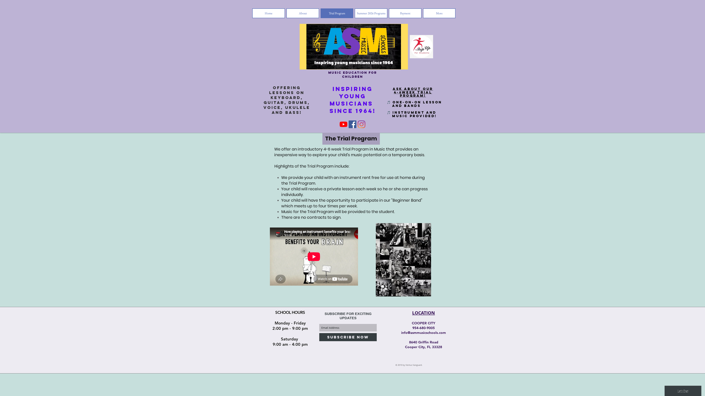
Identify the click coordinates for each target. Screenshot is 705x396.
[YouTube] (343, 124)
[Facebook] (352, 124)
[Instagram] (361, 124)
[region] (403, 260)
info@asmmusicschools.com (423, 333)
